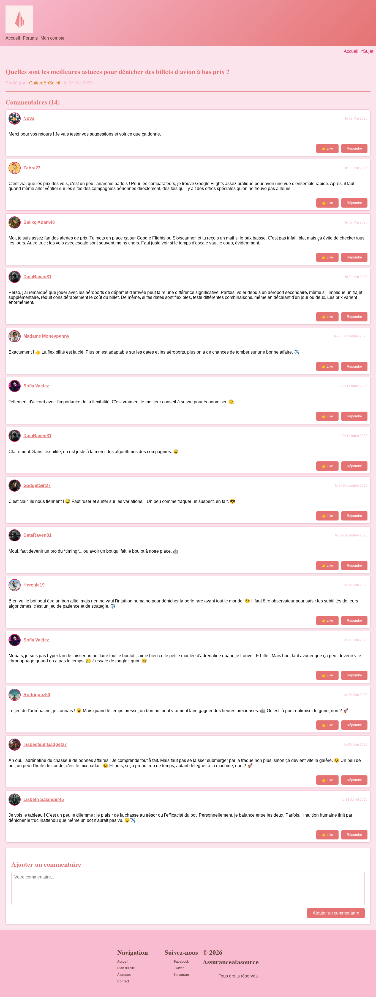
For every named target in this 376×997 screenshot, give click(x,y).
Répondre (354, 148)
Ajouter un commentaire (336, 913)
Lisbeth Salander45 (43, 799)
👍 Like (327, 148)
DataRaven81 (37, 276)
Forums (30, 38)
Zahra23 (31, 168)
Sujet (368, 51)
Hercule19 (34, 585)
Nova (28, 118)
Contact (123, 981)
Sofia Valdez (36, 386)
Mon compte (52, 38)
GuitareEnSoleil (44, 83)
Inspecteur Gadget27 (45, 744)
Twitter (179, 968)
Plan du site (126, 968)
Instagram (181, 975)
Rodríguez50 (36, 694)
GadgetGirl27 (37, 485)
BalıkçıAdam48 (39, 222)
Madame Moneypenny (46, 336)
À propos (124, 975)
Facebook (181, 961)
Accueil (13, 38)
